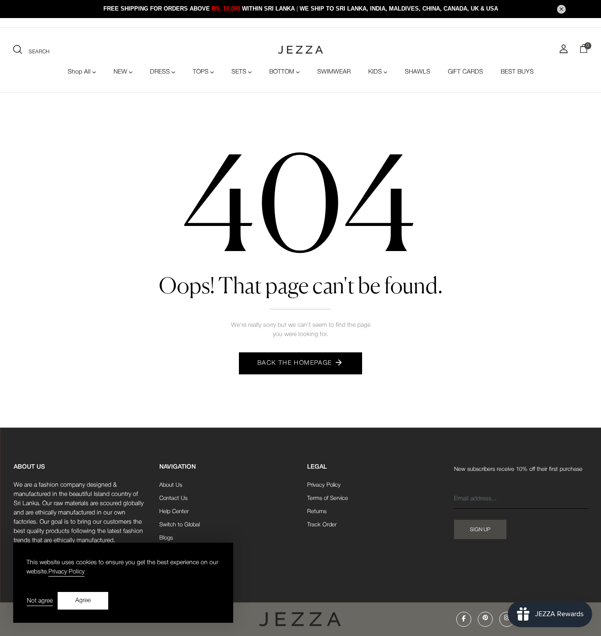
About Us (170, 485)
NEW (120, 72)
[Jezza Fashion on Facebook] (463, 619)
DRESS (160, 72)
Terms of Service (327, 498)
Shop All (79, 72)
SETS (238, 72)
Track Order (322, 524)
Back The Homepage (294, 363)
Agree (83, 600)
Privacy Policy (324, 485)
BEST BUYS (517, 72)
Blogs (166, 538)
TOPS (201, 72)
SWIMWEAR (334, 72)
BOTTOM (281, 72)
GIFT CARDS (465, 72)
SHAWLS (417, 72)
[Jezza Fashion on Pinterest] (485, 619)
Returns (316, 511)
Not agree (40, 601)
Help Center (174, 511)
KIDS (375, 72)
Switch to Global (179, 524)
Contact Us (173, 498)
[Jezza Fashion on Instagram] (506, 619)
